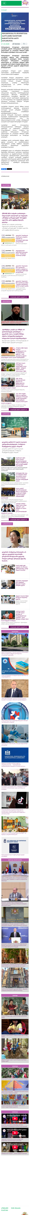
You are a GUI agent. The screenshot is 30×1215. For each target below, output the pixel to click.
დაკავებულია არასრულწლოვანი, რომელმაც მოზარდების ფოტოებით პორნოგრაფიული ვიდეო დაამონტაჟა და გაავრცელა (14, 788)
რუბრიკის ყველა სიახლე (18, 297)
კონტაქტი (4, 1208)
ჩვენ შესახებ (15, 1208)
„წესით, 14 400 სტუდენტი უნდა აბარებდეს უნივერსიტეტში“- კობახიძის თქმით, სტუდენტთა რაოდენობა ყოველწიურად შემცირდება (15, 879)
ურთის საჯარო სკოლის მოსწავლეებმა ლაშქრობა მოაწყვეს (15, 1078)
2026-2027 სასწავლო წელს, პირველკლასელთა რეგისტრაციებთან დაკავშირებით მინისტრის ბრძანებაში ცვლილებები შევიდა (14, 904)
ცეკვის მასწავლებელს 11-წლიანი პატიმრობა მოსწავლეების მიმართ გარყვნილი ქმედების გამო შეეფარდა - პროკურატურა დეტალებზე (15, 654)
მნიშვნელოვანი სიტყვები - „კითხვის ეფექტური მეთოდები (14, 1153)
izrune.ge (15, 995)
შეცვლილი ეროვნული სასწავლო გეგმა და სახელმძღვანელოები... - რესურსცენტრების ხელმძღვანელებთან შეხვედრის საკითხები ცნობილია (13, 765)
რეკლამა (4, 1210)
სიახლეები (4, 10)
